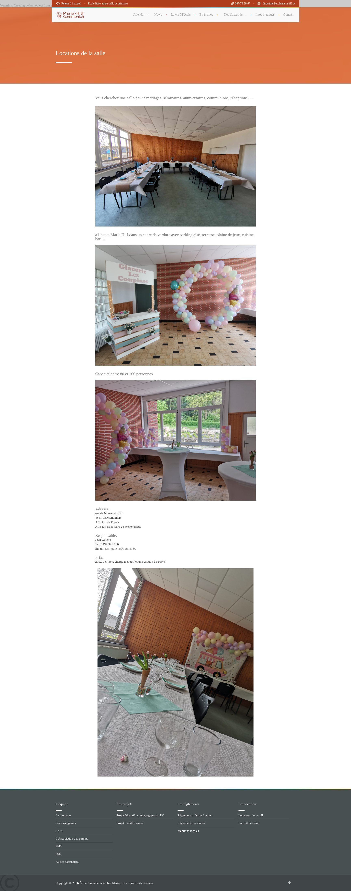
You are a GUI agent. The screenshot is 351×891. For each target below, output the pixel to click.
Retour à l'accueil (70, 3)
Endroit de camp (248, 823)
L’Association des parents (72, 838)
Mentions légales (188, 830)
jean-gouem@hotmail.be (120, 548)
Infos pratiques (265, 14)
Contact (288, 14)
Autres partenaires (67, 861)
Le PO (60, 830)
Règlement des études (191, 823)
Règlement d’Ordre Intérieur (195, 815)
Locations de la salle (251, 815)
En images (206, 14)
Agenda (138, 14)
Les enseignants (66, 823)
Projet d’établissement (130, 823)
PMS (59, 846)
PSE (58, 854)
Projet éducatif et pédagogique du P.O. (141, 815)
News (158, 14)
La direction (63, 815)
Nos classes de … (235, 14)
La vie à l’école (181, 14)
